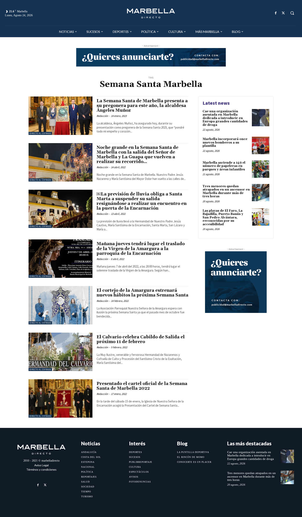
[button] (292, 13)
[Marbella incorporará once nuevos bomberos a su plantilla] (260, 145)
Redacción (102, 116)
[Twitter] (283, 13)
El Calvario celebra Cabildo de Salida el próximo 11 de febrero (141, 339)
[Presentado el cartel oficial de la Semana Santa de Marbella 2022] (60, 398)
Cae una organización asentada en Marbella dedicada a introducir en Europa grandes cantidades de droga (225, 118)
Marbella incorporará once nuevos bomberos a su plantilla (225, 142)
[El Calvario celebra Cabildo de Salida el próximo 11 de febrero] (60, 352)
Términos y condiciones (41, 469)
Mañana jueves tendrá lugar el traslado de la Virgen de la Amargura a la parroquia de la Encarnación (141, 248)
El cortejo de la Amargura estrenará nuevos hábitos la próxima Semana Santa (142, 293)
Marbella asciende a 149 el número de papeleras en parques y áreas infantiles (224, 166)
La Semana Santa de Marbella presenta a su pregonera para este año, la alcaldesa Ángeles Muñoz (142, 105)
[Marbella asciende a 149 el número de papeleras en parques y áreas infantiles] (260, 169)
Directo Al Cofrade (40, 133)
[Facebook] (276, 13)
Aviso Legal (41, 465)
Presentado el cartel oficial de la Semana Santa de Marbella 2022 (142, 386)
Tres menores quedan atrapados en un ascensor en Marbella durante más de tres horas (226, 191)
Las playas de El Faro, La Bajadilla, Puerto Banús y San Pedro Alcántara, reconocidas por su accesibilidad (223, 217)
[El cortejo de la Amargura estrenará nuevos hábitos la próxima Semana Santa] (60, 305)
